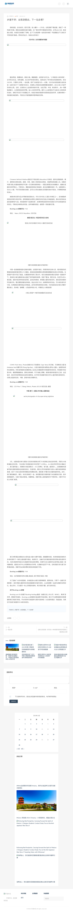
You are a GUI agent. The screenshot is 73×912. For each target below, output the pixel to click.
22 (25, 739)
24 (36, 739)
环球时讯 (11, 609)
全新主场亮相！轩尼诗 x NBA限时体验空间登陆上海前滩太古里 (52, 631)
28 (19, 745)
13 (53, 729)
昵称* (14, 688)
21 (19, 739)
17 (36, 734)
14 (19, 734)
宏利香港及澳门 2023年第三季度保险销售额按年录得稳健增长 (28, 656)
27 (53, 739)
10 (36, 729)
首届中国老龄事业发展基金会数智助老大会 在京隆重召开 (60, 656)
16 (30, 734)
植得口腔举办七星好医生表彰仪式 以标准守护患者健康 (44, 656)
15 (25, 734)
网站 (55, 688)
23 (30, 739)
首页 (22, 897)
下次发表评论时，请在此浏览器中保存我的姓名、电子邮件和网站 (35, 696)
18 (42, 734)
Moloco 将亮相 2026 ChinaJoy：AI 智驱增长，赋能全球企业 (36, 818)
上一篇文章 (9, 629)
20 (53, 734)
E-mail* (35, 688)
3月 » (22, 749)
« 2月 (18, 749)
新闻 (17, 16)
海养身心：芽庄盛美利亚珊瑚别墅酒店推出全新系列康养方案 (36, 882)
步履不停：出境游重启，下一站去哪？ (24, 609)
